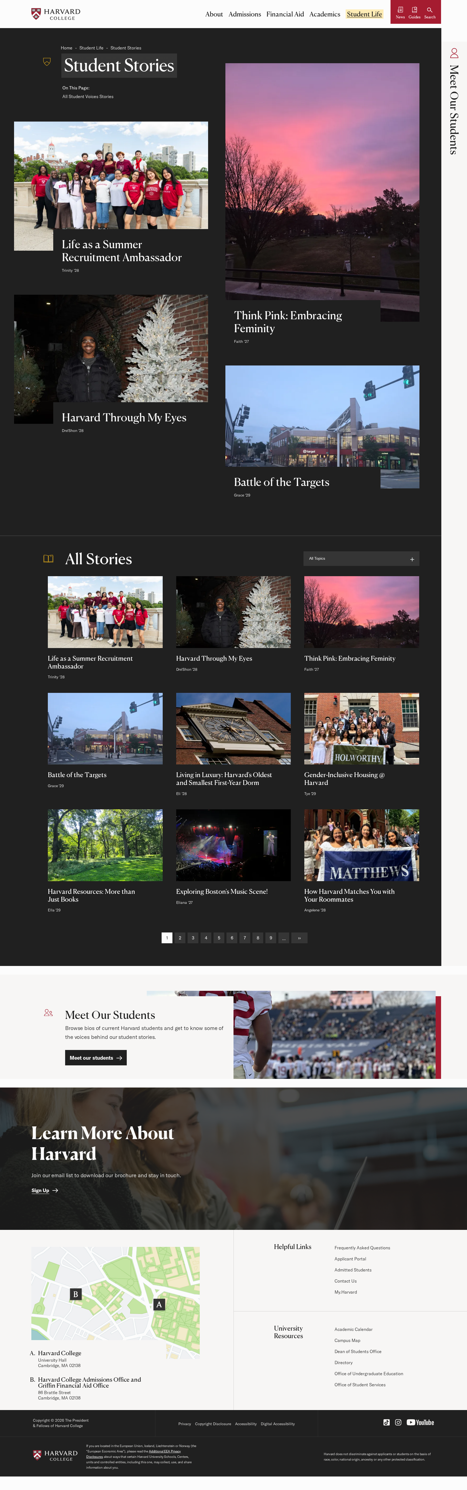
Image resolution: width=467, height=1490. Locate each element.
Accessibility (246, 1423)
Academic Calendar (354, 1329)
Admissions (245, 14)
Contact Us (346, 1281)
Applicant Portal (350, 1258)
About (214, 14)
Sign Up (40, 1190)
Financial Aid (285, 14)
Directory (344, 1362)
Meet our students (91, 1058)
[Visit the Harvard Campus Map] (115, 1303)
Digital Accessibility (278, 1423)
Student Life (364, 14)
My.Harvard (346, 1292)
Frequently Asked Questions (362, 1247)
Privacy (184, 1423)
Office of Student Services (360, 1384)
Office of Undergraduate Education (369, 1373)
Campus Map (347, 1340)
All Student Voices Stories (88, 96)
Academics (324, 14)
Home (66, 48)
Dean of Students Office (358, 1351)
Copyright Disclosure (213, 1423)
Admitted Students (353, 1270)
